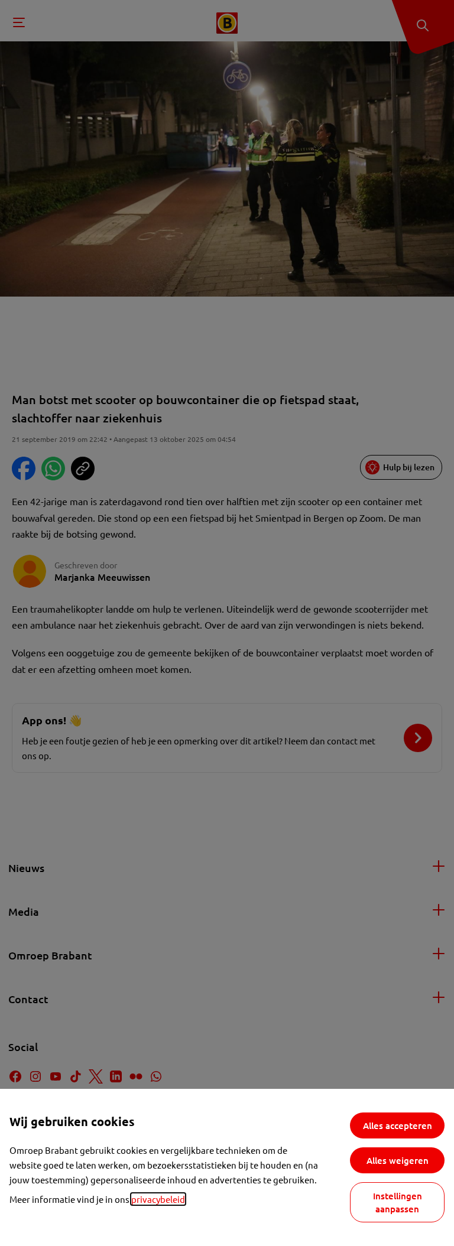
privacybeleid (158, 1199)
